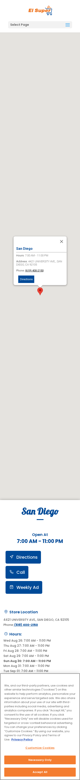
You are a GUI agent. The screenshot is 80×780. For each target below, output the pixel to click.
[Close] (61, 241)
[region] (40, 726)
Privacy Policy (22, 739)
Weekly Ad (27, 587)
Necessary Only (40, 760)
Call (20, 572)
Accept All (40, 772)
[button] (67, 25)
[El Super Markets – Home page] (40, 10)
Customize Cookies (39, 748)
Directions (26, 279)
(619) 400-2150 (34, 270)
